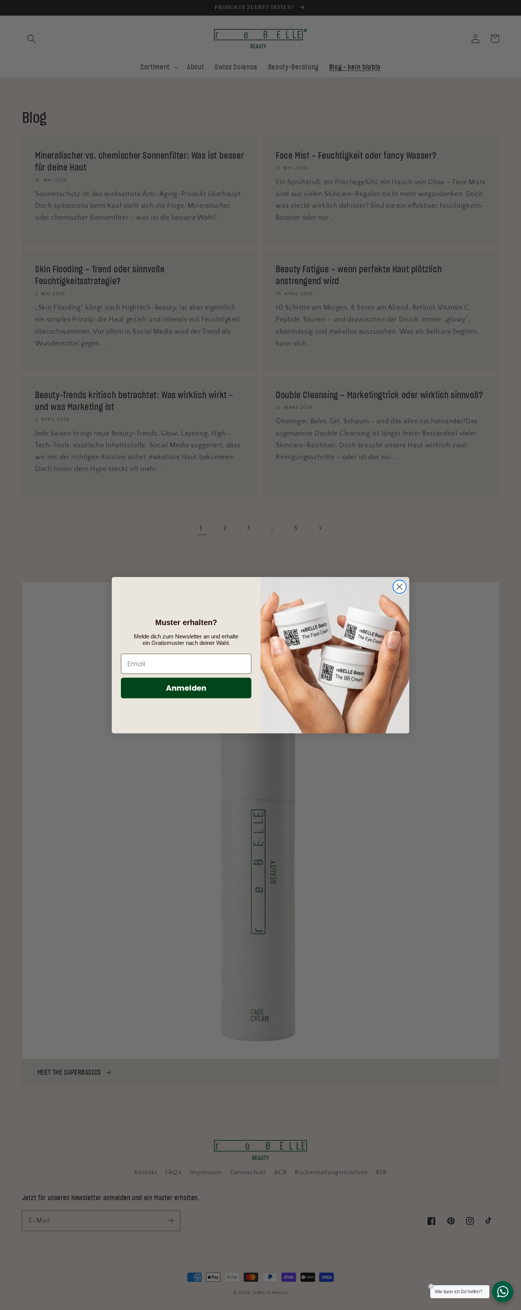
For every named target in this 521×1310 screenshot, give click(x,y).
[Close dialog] (399, 586)
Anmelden (186, 688)
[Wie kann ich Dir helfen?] (502, 1291)
